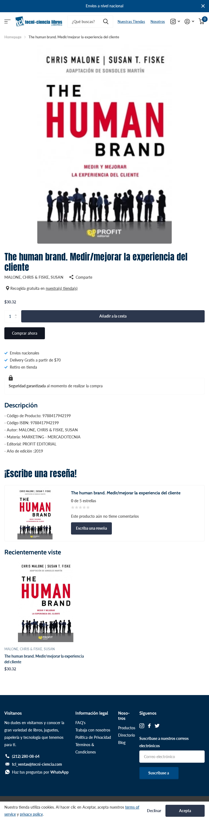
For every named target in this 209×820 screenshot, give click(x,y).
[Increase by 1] (17, 311)
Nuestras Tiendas (131, 21)
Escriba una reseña (91, 528)
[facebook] (149, 726)
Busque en (105, 21)
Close (203, 6)
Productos (126, 727)
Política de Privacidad (93, 737)
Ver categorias (7, 21)
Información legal (91, 713)
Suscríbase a (159, 773)
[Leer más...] (175, 21)
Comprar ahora (24, 333)
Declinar (154, 811)
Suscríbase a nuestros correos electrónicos (164, 742)
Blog (121, 742)
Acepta (185, 810)
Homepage (12, 37)
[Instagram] (141, 725)
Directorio (126, 735)
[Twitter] (157, 726)
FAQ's (80, 722)
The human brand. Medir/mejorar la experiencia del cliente (44, 659)
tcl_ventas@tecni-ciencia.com (37, 764)
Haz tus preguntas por (40, 772)
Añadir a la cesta (113, 316)
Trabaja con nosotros (92, 730)
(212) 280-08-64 (25, 756)
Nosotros (157, 21)
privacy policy (31, 814)
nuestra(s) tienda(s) (62, 288)
